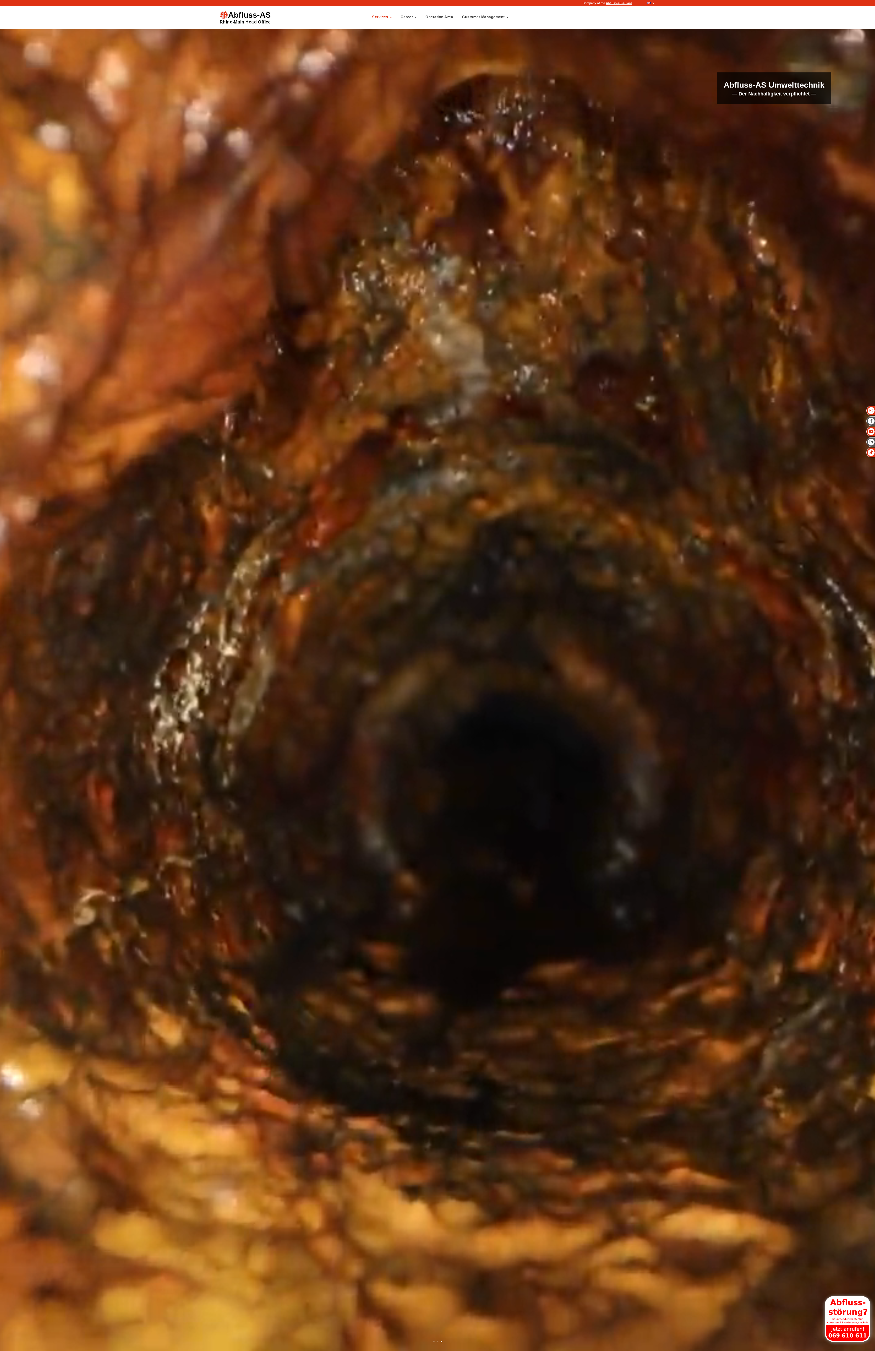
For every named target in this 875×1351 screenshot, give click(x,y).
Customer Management (483, 17)
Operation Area (439, 17)
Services (380, 17)
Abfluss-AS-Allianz (619, 3)
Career (407, 17)
